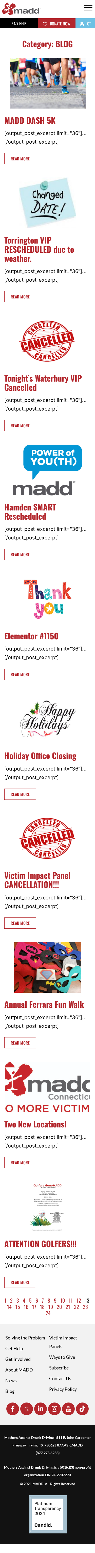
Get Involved (18, 1359)
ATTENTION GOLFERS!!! (40, 1243)
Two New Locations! (35, 1124)
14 (9, 1306)
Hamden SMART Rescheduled (30, 511)
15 (17, 1306)
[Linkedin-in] (40, 1409)
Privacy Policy (63, 1389)
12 (79, 1300)
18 (42, 1306)
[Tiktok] (82, 1409)
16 (26, 1306)
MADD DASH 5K (29, 120)
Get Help (14, 1348)
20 (59, 1306)
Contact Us (60, 1378)
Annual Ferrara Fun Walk (44, 1004)
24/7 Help (18, 23)
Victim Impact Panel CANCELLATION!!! (37, 879)
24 (48, 1313)
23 (85, 1306)
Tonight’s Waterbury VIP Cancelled (43, 382)
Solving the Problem (25, 1337)
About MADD (19, 1370)
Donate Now (59, 24)
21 (68, 1306)
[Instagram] (54, 1409)
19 (50, 1306)
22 (76, 1306)
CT (88, 24)
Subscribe (59, 1367)
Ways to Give (62, 1357)
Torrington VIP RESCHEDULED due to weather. (39, 249)
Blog (9, 1391)
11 (71, 1300)
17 (34, 1306)
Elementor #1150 (31, 636)
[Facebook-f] (12, 1409)
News (11, 1380)
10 (62, 1300)
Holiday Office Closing (40, 755)
